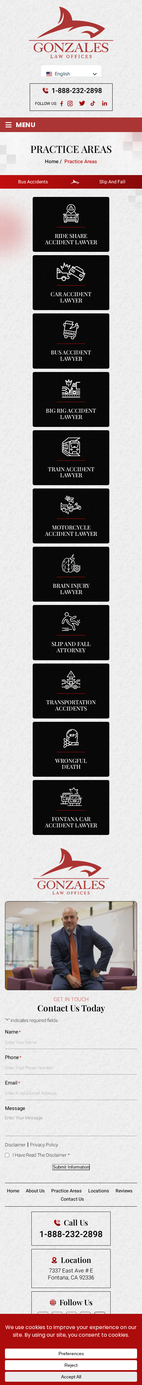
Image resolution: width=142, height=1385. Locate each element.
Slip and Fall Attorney (71, 632)
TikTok (93, 103)
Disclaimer (15, 1144)
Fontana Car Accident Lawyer (71, 807)
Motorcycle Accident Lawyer (71, 515)
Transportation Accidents (71, 691)
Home (13, 1190)
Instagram (70, 103)
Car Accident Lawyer (71, 282)
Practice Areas (66, 1190)
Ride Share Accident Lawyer (71, 224)
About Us (35, 1190)
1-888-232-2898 (77, 90)
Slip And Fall (103, 181)
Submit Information (71, 1167)
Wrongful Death (71, 749)
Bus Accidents (24, 181)
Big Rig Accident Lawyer (71, 399)
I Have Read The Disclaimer (41, 1155)
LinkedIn (105, 103)
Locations (98, 1190)
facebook (61, 103)
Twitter (82, 103)
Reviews (124, 1190)
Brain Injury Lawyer (71, 574)
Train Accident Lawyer (71, 457)
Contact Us (72, 1199)
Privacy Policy (44, 1144)
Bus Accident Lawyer (71, 340)
